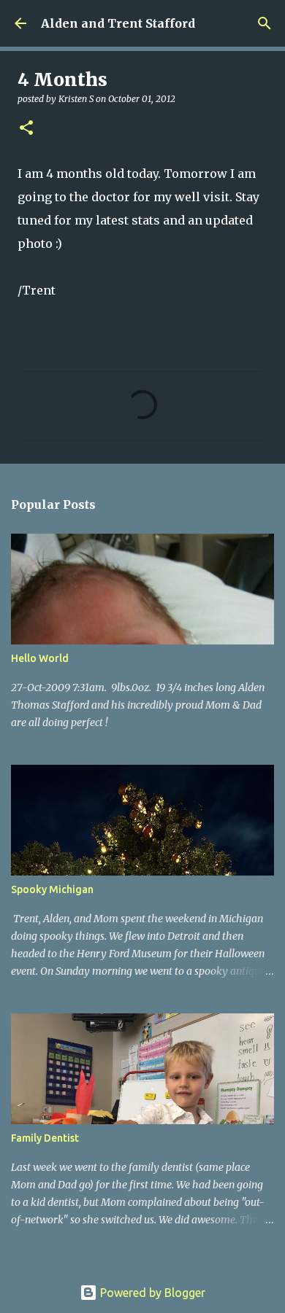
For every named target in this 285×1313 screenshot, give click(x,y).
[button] (26, 129)
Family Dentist (45, 1138)
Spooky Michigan (52, 889)
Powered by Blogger (151, 1292)
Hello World (40, 658)
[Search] (264, 23)
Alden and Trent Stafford (118, 23)
